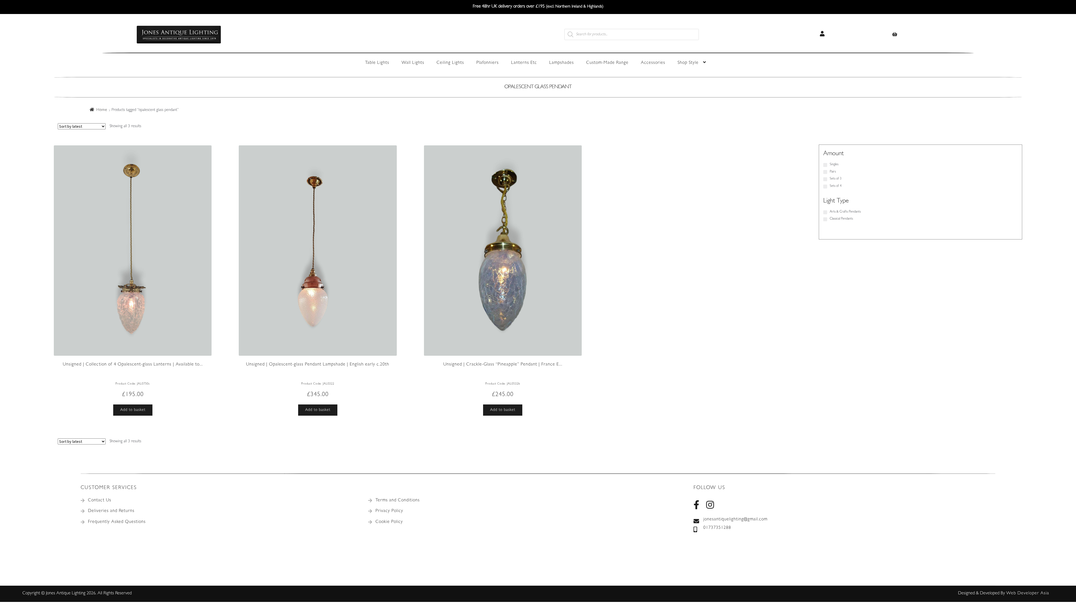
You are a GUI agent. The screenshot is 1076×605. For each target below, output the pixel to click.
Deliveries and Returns (111, 511)
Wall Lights (413, 63)
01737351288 (717, 528)
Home (101, 110)
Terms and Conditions (397, 500)
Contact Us (99, 500)
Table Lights (377, 63)
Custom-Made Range (607, 63)
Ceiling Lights (450, 63)
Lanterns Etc (524, 63)
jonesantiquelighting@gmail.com (735, 519)
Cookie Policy (389, 522)
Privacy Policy (389, 511)
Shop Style (688, 63)
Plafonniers (487, 63)
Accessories (653, 63)
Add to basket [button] (132, 410)
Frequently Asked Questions (117, 522)
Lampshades (561, 63)
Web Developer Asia (1027, 593)
